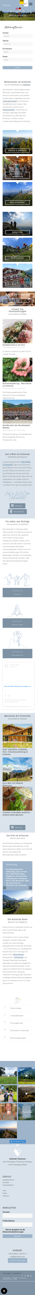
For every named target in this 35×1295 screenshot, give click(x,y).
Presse (5, 1193)
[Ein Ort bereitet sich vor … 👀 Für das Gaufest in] (8, 1075)
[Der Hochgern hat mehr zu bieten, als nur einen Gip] (26, 1093)
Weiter (33, 16)
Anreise (5, 33)
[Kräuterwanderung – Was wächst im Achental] (17, 370)
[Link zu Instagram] (25, 1275)
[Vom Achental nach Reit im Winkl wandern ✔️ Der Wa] (26, 1075)
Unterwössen (18, 954)
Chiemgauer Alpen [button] (10, 101)
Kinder (5, 56)
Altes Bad (6, 1182)
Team (4, 1191)
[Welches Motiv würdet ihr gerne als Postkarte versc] (26, 1111)
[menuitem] (23, 1278)
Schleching (19, 957)
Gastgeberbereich (8, 1180)
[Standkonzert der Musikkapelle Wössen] (17, 412)
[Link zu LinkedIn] (30, 1275)
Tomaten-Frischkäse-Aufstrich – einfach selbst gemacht (17, 813)
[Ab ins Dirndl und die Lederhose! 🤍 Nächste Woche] (8, 1093)
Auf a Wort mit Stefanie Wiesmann (13, 784)
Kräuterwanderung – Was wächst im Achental (17, 384)
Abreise (5, 41)
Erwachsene (7, 49)
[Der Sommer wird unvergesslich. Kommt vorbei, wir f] (8, 1129)
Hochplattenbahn (8, 1185)
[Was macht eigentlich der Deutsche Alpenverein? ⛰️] (8, 1111)
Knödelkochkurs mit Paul (14, 344)
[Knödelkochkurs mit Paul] (17, 331)
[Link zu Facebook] (22, 1275)
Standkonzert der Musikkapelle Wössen (16, 426)
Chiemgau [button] (27, 85)
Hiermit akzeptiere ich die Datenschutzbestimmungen (14, 1231)
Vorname (6, 1212)
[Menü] (29, 4)
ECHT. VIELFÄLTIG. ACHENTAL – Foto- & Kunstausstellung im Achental (16, 752)
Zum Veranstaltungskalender (17, 302)
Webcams (6, 1196)
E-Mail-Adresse (8, 1221)
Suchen (17, 67)
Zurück (1, 16)
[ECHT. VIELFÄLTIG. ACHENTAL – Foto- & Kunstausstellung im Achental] (17, 736)
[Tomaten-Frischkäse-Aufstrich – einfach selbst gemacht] (17, 799)
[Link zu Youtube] (28, 1275)
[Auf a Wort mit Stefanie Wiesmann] (17, 769)
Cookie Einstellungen (17, 1260)
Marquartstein (9, 110)
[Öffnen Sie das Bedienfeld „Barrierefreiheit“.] (4, 1291)
